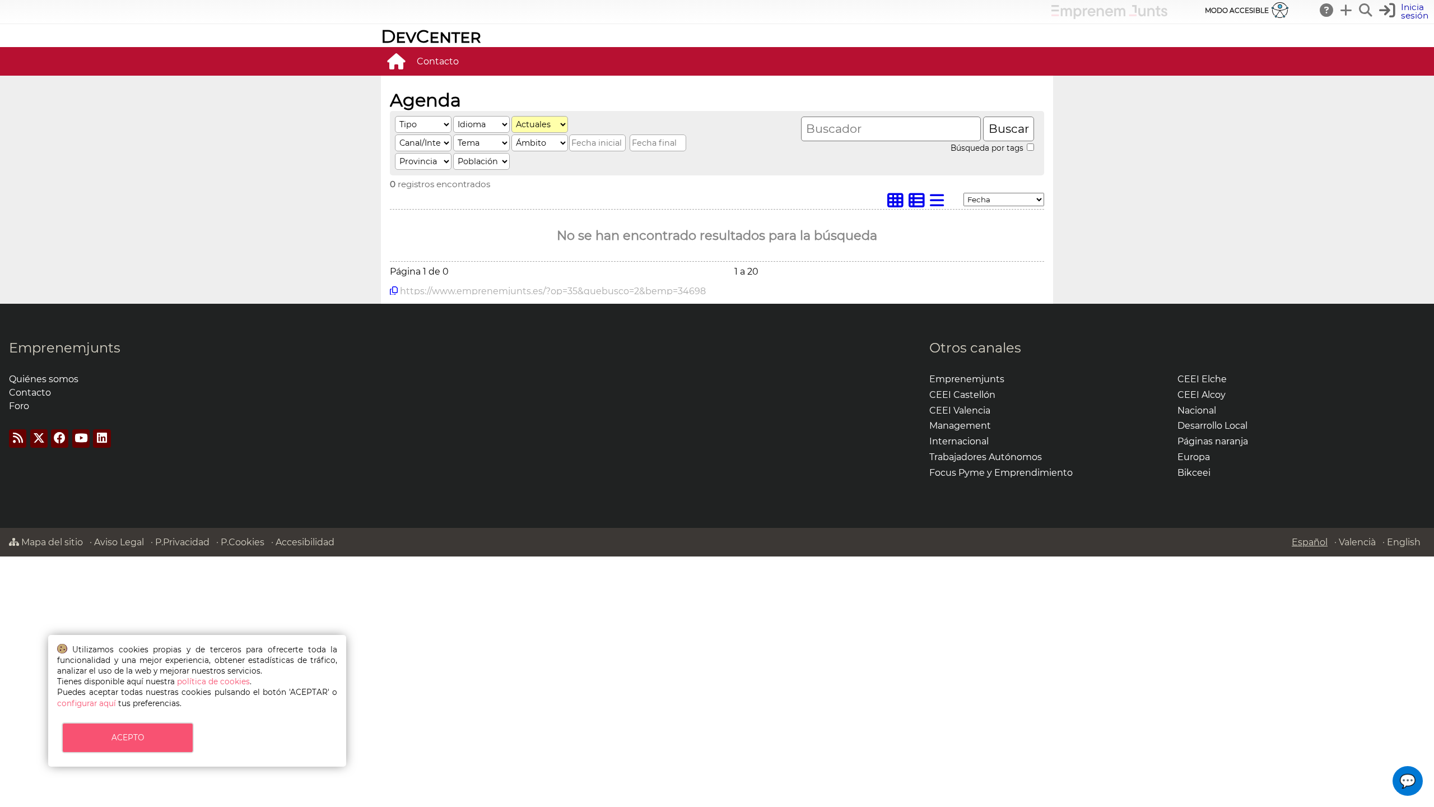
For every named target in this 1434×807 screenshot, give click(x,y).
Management (960, 425)
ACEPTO (127, 737)
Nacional (1196, 410)
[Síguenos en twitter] (39, 438)
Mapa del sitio (51, 542)
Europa (1193, 457)
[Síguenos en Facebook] (59, 438)
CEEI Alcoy (1201, 394)
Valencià (1357, 542)
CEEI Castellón (962, 394)
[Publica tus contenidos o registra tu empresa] (1346, 10)
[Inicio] (396, 61)
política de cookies (213, 681)
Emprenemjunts (64, 348)
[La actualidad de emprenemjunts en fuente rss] (17, 438)
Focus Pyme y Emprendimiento (1001, 472)
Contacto (438, 61)
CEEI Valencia (959, 410)
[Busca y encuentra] (1366, 10)
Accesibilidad (305, 542)
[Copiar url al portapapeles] (394, 290)
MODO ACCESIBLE (1237, 10)
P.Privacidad (182, 542)
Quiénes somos (43, 379)
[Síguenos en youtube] (81, 438)
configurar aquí (86, 703)
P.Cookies (242, 542)
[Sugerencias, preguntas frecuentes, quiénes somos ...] (1327, 10)
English (1404, 542)
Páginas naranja (1212, 441)
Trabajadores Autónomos (985, 457)
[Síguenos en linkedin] (101, 438)
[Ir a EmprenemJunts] (1109, 16)
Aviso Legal (119, 542)
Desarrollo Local (1212, 425)
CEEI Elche (1202, 379)
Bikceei (1193, 472)
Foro (19, 406)
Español (1310, 542)
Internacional (959, 441)
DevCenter (431, 36)
